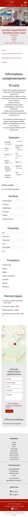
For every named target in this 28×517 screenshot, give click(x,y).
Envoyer (9, 411)
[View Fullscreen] (3, 333)
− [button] (3, 330)
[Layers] (24, 328)
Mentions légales (22, 501)
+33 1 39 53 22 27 (14, 478)
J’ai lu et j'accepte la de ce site (13, 406)
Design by (16, 508)
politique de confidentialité (13, 406)
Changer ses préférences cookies (14, 506)
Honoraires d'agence (15, 504)
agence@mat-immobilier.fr (14, 480)
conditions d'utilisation (16, 513)
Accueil (3, 50)
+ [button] (3, 327)
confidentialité (6, 513)
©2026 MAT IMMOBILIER (8, 501)
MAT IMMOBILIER (14, 469)
